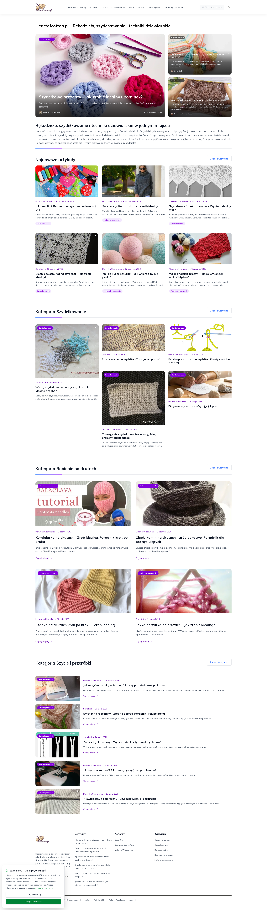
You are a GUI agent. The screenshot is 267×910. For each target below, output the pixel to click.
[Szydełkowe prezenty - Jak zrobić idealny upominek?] (100, 75)
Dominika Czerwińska (45, 201)
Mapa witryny (134, 900)
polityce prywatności (43, 888)
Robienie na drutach (99, 7)
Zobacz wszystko (219, 158)
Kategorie (160, 833)
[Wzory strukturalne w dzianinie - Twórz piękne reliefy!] (200, 97)
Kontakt (87, 900)
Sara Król (39, 269)
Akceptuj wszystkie (33, 901)
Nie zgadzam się (33, 894)
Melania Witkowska (178, 269)
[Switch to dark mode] (229, 7)
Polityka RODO (100, 900)
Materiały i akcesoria (174, 7)
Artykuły (80, 833)
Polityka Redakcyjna (117, 900)
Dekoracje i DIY (154, 7)
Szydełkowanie (118, 7)
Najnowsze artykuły (77, 7)
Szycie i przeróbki (136, 7)
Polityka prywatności (72, 900)
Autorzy (120, 833)
